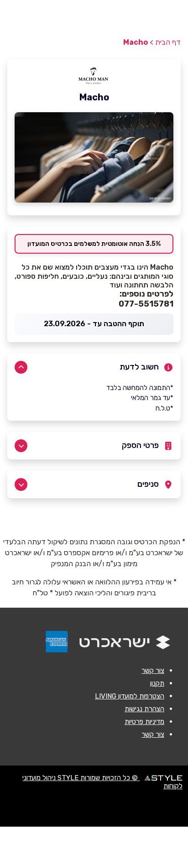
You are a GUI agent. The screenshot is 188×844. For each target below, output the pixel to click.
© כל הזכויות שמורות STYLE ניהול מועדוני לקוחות (102, 782)
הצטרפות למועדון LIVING (129, 696)
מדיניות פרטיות (144, 722)
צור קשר (152, 671)
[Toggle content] (21, 367)
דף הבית (168, 42)
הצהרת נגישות (144, 709)
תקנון (157, 683)
